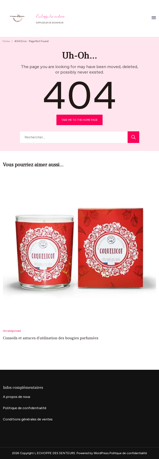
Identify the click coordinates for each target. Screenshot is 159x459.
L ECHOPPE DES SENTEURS (50, 16)
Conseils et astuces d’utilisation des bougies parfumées (50, 338)
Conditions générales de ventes (28, 419)
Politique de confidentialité (24, 408)
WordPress (101, 453)
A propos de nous (16, 397)
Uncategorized (12, 330)
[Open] (153, 17)
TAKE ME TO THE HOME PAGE (79, 119)
